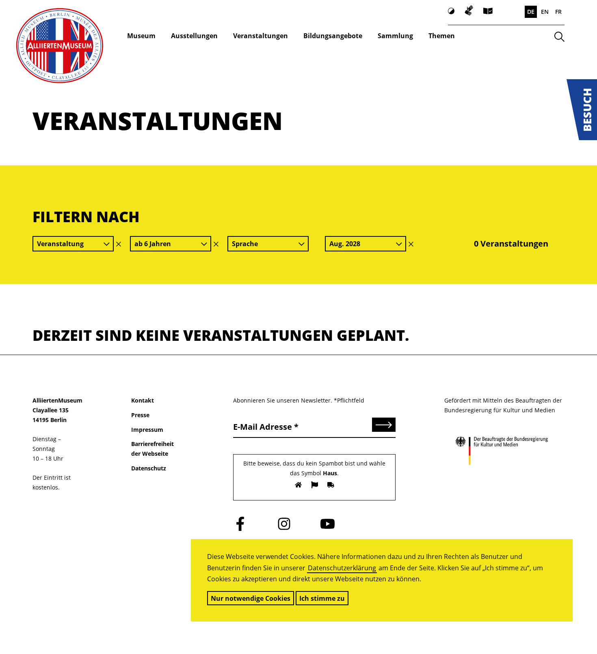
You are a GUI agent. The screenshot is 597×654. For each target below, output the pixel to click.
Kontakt (142, 400)
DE (530, 11)
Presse (140, 415)
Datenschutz (148, 468)
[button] (582, 109)
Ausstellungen (194, 35)
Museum (141, 35)
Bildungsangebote (332, 35)
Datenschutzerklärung (342, 567)
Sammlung (395, 35)
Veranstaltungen (260, 35)
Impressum (147, 429)
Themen (441, 35)
